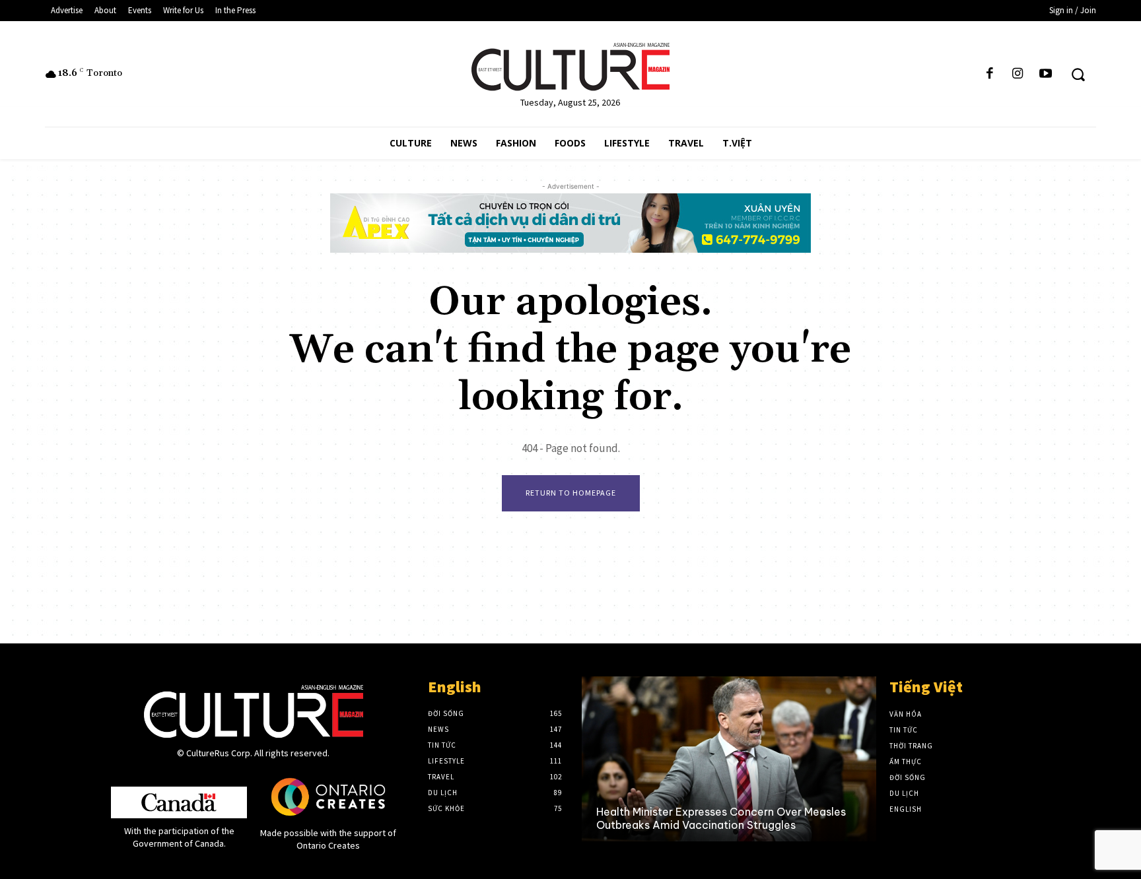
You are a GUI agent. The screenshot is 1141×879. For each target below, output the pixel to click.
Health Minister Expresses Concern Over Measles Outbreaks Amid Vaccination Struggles (721, 818)
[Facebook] (989, 73)
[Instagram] (1017, 73)
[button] (1078, 74)
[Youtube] (1045, 73)
